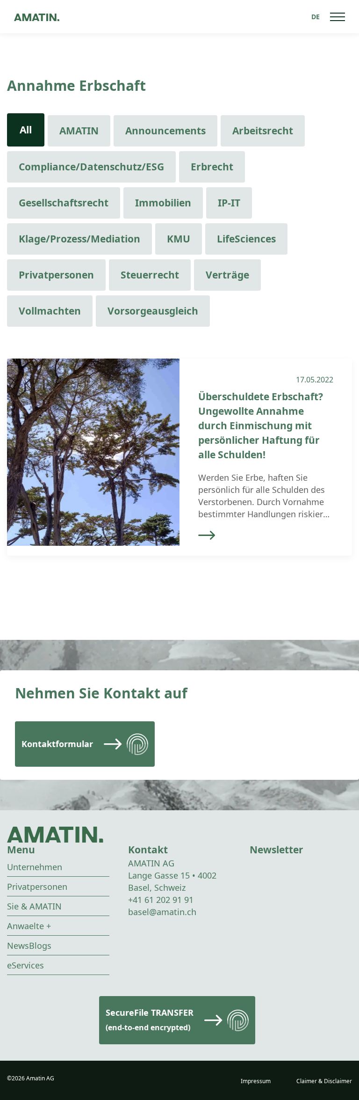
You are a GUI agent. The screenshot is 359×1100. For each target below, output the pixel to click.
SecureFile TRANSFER (150, 1020)
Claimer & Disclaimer (324, 1081)
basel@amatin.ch (162, 911)
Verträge (227, 274)
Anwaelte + (29, 925)
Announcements (165, 130)
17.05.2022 (314, 379)
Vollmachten (50, 310)
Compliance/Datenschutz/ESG (91, 166)
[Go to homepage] (36, 16)
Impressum (256, 1081)
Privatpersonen (56, 274)
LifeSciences (246, 238)
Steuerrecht (150, 274)
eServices (25, 965)
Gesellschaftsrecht (63, 202)
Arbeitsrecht (262, 130)
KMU (178, 238)
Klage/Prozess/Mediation (79, 238)
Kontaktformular (57, 743)
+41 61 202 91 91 (161, 899)
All (26, 129)
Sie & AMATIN (34, 906)
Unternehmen (34, 867)
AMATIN (79, 130)
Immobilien (163, 202)
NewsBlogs (29, 945)
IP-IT (229, 202)
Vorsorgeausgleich (153, 310)
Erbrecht (212, 166)
